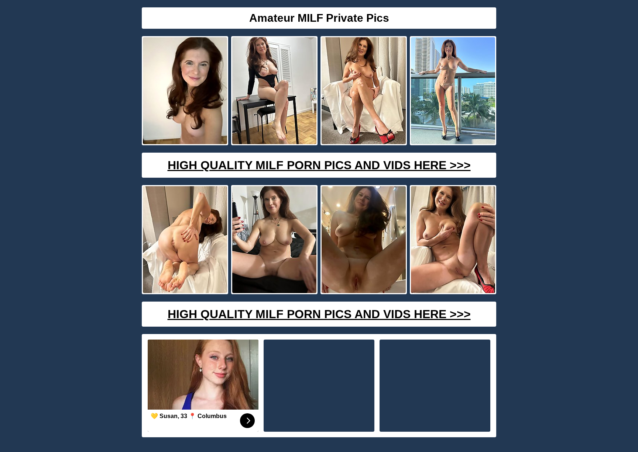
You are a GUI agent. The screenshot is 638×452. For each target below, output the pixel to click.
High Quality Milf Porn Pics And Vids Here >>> (319, 165)
